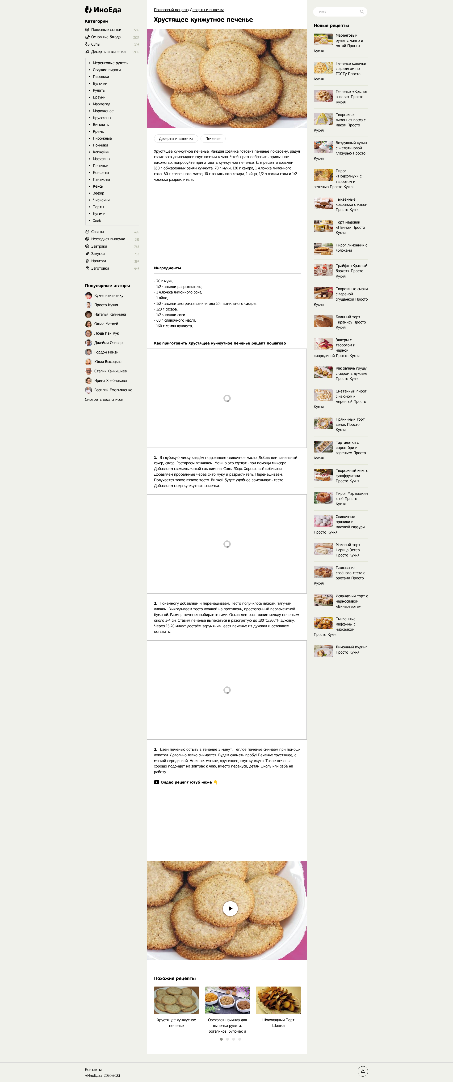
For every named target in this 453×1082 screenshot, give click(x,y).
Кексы (98, 186)
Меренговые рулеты (110, 63)
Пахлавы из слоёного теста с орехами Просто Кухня (339, 575)
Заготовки (100, 268)
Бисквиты (101, 124)
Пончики (100, 145)
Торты (98, 207)
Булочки (100, 83)
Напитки (98, 261)
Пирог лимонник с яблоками (351, 248)
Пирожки (101, 76)
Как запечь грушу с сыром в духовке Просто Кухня (351, 373)
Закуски (98, 253)
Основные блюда (106, 37)
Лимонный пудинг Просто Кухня (351, 650)
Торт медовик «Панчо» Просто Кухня (350, 227)
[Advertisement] (227, 227)
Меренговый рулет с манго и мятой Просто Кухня (338, 43)
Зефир (98, 193)
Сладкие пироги (107, 70)
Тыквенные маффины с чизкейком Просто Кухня (335, 627)
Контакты (93, 1069)
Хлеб (97, 220)
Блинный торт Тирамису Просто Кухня (351, 322)
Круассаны (102, 118)
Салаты (97, 231)
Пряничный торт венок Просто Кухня (350, 424)
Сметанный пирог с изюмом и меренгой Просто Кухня (340, 399)
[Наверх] (363, 1071)
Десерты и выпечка (176, 138)
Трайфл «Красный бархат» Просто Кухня (351, 270)
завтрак (198, 766)
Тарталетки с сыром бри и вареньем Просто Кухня (340, 450)
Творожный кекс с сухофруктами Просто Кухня (352, 475)
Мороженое (103, 111)
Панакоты (101, 179)
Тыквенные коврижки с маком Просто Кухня (352, 204)
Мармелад (101, 104)
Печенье (213, 138)
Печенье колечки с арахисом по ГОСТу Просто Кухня (340, 71)
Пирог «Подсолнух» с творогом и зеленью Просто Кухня (337, 179)
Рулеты (99, 90)
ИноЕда (108, 9)
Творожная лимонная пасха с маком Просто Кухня (339, 122)
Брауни (99, 97)
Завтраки (99, 246)
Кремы (99, 131)
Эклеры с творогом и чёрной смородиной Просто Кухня (337, 348)
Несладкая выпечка (108, 239)
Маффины (101, 159)
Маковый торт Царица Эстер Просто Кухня (348, 550)
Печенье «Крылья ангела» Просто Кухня (351, 96)
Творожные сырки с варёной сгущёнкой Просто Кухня (341, 297)
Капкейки (101, 152)
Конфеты (101, 172)
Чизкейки (101, 200)
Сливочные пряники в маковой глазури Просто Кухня (339, 524)
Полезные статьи (106, 29)
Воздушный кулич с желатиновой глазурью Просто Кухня (340, 151)
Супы (95, 44)
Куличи (99, 213)
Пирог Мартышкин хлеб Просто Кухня (352, 498)
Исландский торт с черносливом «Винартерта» (352, 601)
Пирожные (102, 138)
